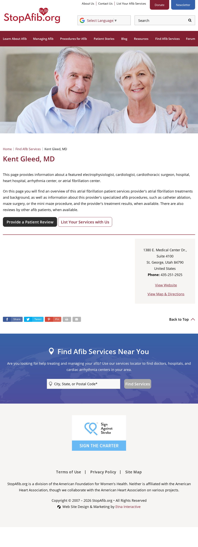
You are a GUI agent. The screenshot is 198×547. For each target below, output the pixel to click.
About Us (88, 3)
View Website (166, 285)
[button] (53, 319)
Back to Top (179, 319)
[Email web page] (77, 319)
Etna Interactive (128, 506)
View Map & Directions (166, 294)
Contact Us (105, 3)
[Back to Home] (32, 15)
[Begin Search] (190, 20)
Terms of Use (68, 472)
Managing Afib (43, 39)
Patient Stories (104, 39)
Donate (159, 5)
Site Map (133, 472)
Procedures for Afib (73, 39)
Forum (190, 39)
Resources (141, 39)
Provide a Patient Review (30, 222)
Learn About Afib (15, 39)
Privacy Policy (103, 472)
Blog (124, 39)
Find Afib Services (167, 39)
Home (7, 149)
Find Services (137, 384)
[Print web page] (67, 319)
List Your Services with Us (85, 222)
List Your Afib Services (131, 3)
